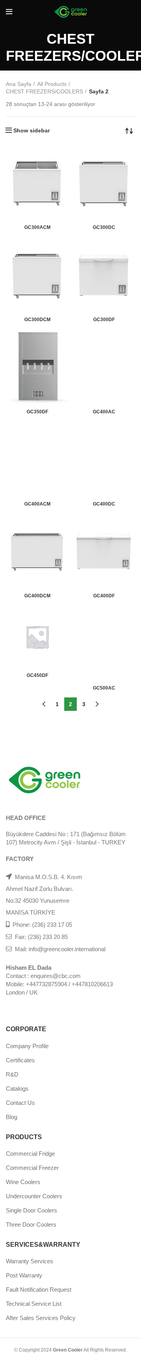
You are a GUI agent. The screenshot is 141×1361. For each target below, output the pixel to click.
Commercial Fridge (30, 1153)
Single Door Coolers (31, 1210)
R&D (12, 1074)
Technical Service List (33, 1303)
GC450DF (37, 675)
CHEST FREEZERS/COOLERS (44, 91)
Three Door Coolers (31, 1224)
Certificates (20, 1060)
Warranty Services (29, 1261)
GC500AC (104, 688)
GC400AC (104, 412)
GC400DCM (37, 596)
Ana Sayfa (18, 84)
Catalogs (17, 1088)
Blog (11, 1117)
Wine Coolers (23, 1182)
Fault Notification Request (38, 1289)
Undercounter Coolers (34, 1196)
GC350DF (37, 412)
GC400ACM (37, 504)
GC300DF (104, 319)
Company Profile (27, 1046)
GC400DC (104, 504)
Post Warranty (24, 1275)
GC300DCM (37, 319)
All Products (52, 84)
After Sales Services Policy (41, 1318)
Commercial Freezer (32, 1167)
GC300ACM (37, 227)
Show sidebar (31, 130)
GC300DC (104, 227)
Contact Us (20, 1102)
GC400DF (104, 596)
